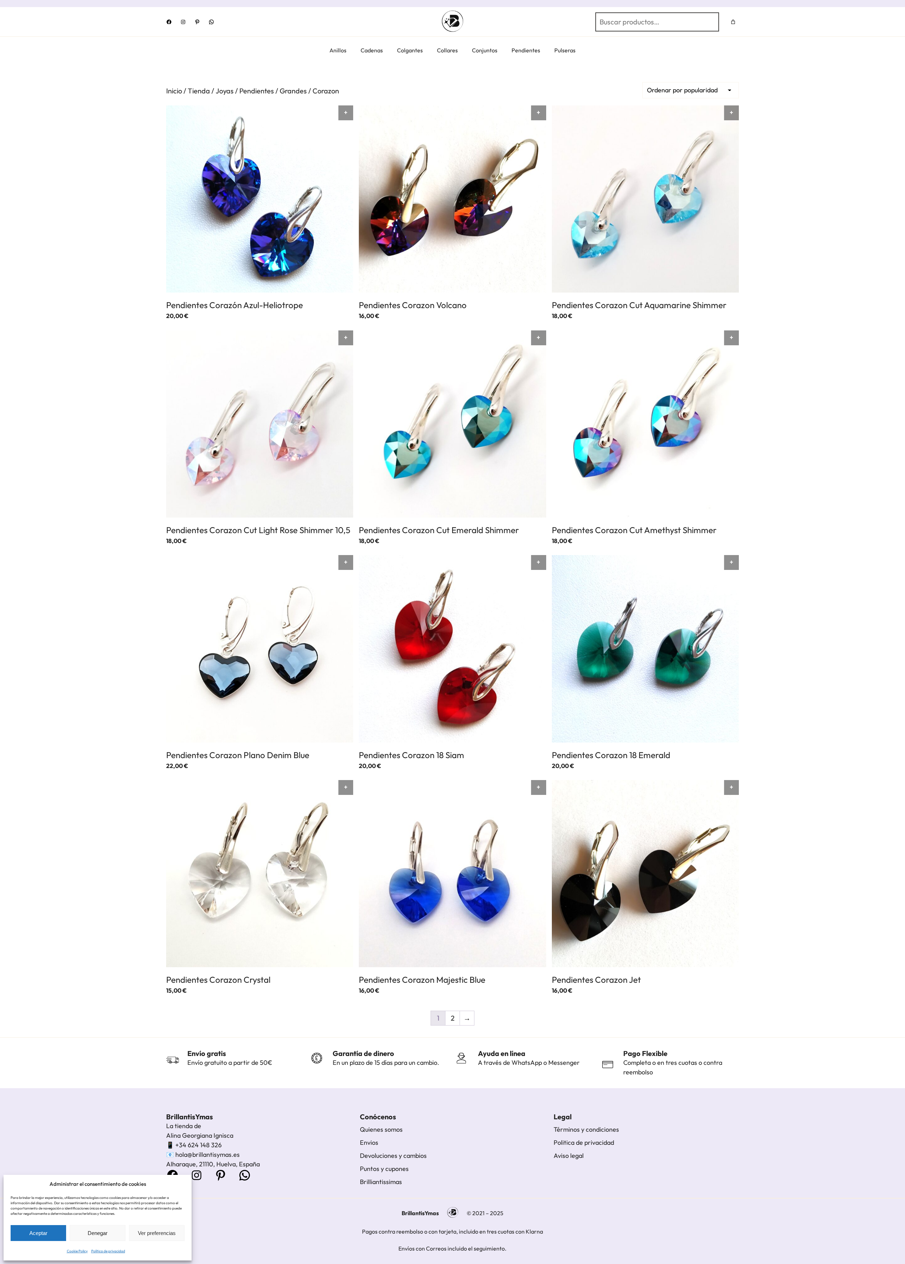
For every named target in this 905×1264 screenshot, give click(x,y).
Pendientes (256, 90)
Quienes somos (381, 1129)
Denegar (97, 1233)
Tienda (199, 90)
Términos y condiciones (586, 1129)
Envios (369, 1142)
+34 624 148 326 (198, 1145)
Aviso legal (569, 1156)
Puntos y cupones (384, 1169)
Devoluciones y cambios (393, 1156)
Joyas (225, 90)
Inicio (174, 90)
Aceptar (38, 1233)
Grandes (293, 90)
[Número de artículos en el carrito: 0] (733, 22)
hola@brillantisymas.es (207, 1154)
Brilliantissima (379, 1182)
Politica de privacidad (584, 1142)
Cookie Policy (77, 1251)
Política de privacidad (108, 1251)
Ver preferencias (157, 1233)
